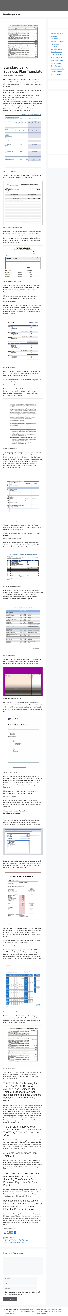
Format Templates (57, 57)
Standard (16, 1239)
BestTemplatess (11, 14)
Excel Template (31, 1311)
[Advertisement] (58, 123)
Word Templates (56, 74)
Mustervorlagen (41, 1313)
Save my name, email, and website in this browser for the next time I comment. (23, 1293)
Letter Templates (56, 63)
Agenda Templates (57, 33)
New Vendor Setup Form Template (14, 1242)
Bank (6, 1239)
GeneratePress (10, 1313)
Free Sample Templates (27, 1309)
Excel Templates (56, 52)
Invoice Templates (57, 60)
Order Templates (56, 66)
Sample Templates (10, 1237)
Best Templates (52, 1309)
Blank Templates (56, 49)
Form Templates (56, 55)
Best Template (42, 1311)
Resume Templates (57, 69)
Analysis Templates (57, 41)
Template (22, 1239)
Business (11, 1239)
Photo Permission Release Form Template (16, 1241)
